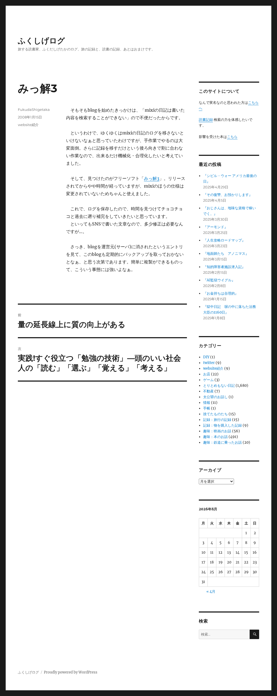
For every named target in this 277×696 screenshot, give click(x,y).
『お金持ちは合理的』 (220, 293)
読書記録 (206, 119)
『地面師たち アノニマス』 (226, 253)
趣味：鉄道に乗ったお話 (222, 442)
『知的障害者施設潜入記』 (224, 267)
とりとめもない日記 (219, 385)
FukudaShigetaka (34, 109)
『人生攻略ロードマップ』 (224, 240)
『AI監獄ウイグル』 (219, 280)
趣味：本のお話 (215, 436)
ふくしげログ (41, 40)
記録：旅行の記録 (217, 419)
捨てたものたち (215, 414)
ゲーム (208, 380)
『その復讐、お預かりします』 (227, 194)
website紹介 (28, 125)
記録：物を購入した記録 (222, 425)
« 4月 (210, 591)
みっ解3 (151, 178)
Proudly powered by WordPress (70, 672)
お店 (206, 374)
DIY (206, 357)
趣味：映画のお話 (217, 431)
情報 (206, 402)
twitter (209, 362)
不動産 (208, 391)
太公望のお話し (215, 397)
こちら (232, 136)
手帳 (206, 408)
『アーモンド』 (215, 227)
